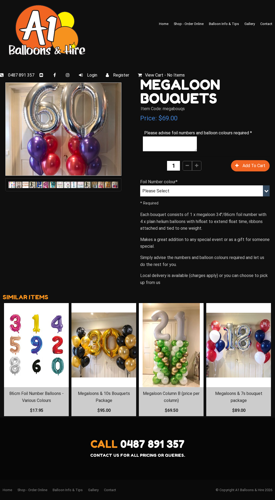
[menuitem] (7, 490)
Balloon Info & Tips (224, 24)
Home (163, 24)
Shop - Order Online (189, 24)
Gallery (249, 24)
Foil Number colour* (159, 181)
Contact (266, 24)
